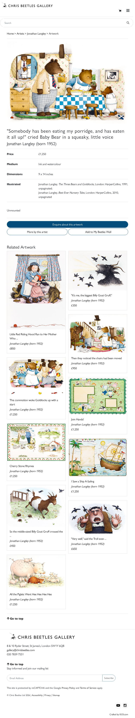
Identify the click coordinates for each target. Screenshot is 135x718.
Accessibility (37, 695)
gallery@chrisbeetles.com (21, 650)
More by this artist (37, 232)
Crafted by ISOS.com (119, 714)
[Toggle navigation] (128, 10)
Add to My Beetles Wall (98, 232)
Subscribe (109, 678)
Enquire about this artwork (68, 224)
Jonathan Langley (36, 33)
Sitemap (56, 695)
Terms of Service (88, 687)
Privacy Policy (68, 687)
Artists (20, 33)
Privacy (47, 695)
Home (10, 33)
